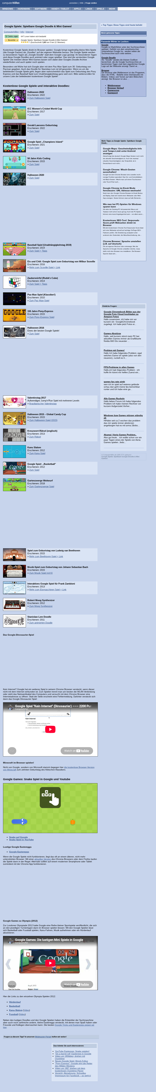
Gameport (113, 93)
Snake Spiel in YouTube (21, 839)
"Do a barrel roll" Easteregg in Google (73, 1053)
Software (41, 9)
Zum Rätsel (35, 436)
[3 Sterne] (25, 42)
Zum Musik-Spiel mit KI (41, 573)
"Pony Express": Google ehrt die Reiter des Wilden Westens (73, 1064)
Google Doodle (108, 58)
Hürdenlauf (15, 1002)
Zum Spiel (34, 114)
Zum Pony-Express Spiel (41, 317)
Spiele (100, 9)
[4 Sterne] (27, 42)
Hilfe (81, 3)
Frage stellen (91, 3)
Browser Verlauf (116, 88)
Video (26, 1010)
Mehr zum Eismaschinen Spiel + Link (47, 589)
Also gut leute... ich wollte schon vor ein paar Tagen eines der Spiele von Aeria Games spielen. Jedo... (123, 440)
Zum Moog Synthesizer (41, 606)
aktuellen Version (42, 859)
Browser (105, 70)
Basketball (14, 1006)
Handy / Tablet (60, 9)
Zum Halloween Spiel (39, 98)
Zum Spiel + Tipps (38, 251)
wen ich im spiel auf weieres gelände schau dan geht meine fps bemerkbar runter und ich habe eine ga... (122, 386)
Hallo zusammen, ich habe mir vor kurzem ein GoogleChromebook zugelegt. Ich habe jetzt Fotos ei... (120, 321)
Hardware (24, 9)
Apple (77, 9)
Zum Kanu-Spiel (37, 453)
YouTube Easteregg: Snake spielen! (72, 1051)
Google (104, 45)
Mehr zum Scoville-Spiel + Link (44, 267)
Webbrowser (114, 85)
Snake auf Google (18, 837)
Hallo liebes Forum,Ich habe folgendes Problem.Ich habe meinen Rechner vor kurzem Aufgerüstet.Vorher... (122, 403)
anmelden (73, 3)
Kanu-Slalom (15, 1010)
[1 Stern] (22, 42)
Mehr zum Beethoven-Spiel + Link (46, 556)
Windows (7, 9)
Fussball (13, 1014)
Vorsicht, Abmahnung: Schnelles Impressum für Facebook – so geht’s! (73, 1074)
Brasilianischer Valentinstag (43, 403)
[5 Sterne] (29, 42)
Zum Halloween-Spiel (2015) (43, 420)
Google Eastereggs (19, 852)
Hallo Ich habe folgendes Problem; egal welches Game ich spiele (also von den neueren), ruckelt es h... (123, 355)
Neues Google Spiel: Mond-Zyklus (71, 1061)
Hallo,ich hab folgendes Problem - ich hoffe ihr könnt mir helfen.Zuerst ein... (122, 371)
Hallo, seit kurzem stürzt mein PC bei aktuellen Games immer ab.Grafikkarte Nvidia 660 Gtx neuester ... (122, 338)
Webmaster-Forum (43, 1037)
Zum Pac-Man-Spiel (39, 300)
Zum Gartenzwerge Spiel (41, 486)
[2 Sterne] (24, 42)
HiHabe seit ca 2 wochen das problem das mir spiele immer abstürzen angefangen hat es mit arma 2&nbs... (122, 423)
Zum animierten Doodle (40, 622)
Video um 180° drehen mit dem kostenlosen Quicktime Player (70, 1069)
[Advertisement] (50, 215)
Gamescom (113, 90)
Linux (89, 9)
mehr (112, 9)
